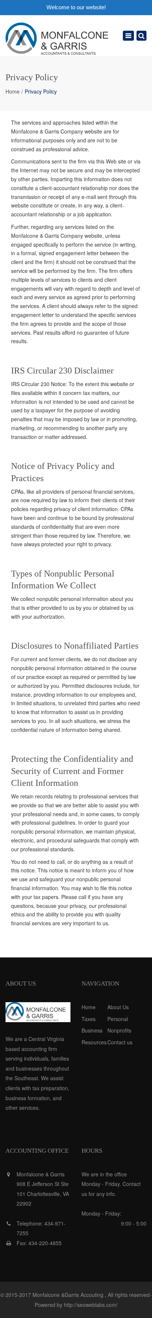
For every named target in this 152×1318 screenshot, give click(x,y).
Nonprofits (119, 1030)
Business (92, 1030)
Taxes (89, 1019)
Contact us (119, 1042)
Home (13, 91)
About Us (118, 1007)
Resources (94, 1042)
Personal (117, 1019)
